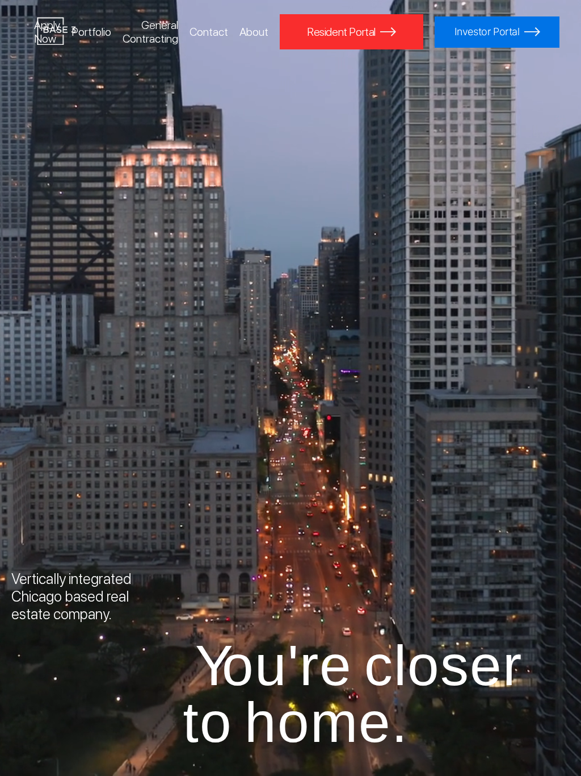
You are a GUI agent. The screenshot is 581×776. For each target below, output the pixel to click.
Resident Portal (341, 32)
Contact (209, 32)
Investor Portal (487, 31)
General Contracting (150, 31)
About (253, 32)
